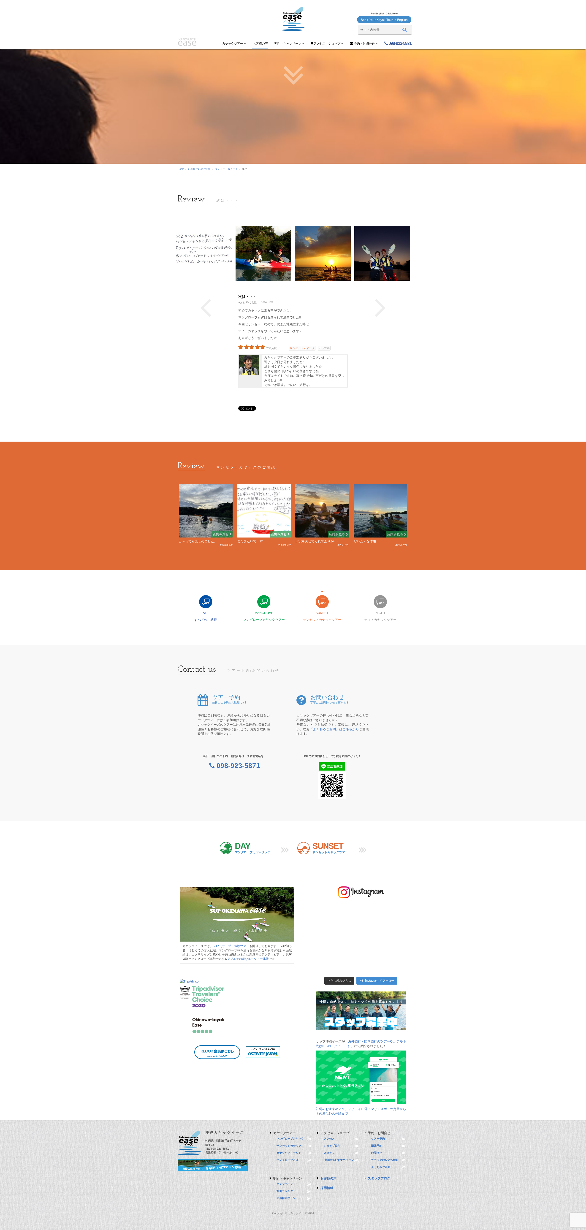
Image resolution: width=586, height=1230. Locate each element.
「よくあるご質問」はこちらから (334, 729)
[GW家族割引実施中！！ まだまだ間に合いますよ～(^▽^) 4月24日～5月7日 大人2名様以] (326, 911)
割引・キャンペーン (288, 43)
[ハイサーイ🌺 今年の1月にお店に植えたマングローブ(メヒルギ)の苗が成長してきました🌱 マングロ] (349, 911)
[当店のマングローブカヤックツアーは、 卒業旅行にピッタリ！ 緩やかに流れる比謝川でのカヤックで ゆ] (395, 925)
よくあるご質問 (380, 1167)
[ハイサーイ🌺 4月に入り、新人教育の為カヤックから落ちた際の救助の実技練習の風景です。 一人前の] (395, 911)
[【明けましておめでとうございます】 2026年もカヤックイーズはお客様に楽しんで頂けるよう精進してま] (372, 953)
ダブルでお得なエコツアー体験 (248, 959)
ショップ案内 (332, 1145)
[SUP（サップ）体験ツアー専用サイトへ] (237, 914)
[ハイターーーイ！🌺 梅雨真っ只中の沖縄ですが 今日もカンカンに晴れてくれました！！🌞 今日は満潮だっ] (372, 967)
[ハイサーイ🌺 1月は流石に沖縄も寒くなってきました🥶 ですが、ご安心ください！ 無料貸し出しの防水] (349, 953)
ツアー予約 (378, 1138)
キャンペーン (285, 1184)
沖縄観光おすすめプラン (339, 1160)
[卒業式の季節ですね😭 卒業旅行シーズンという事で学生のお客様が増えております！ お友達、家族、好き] (372, 925)
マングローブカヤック (290, 1138)
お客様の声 (260, 43)
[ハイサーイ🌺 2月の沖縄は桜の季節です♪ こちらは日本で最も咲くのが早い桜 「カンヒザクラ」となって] (372, 939)
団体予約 (376, 1145)
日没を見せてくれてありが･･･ (317, 541)
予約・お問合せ (364, 43)
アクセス (329, 1138)
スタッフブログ (379, 1178)
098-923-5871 (399, 43)
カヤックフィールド (289, 1152)
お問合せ (376, 1152)
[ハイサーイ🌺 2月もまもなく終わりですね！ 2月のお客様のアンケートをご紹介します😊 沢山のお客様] (349, 939)
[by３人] (205, 307)
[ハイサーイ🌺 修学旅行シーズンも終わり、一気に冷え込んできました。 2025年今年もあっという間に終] (395, 953)
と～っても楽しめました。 (198, 541)
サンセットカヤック (226, 169)
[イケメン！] (380, 307)
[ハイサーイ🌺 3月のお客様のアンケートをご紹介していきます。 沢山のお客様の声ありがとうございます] (326, 925)
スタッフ (329, 1152)
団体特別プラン (286, 1198)
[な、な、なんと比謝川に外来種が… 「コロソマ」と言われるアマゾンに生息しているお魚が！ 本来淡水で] (395, 939)
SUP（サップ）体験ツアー (231, 946)
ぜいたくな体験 (365, 541)
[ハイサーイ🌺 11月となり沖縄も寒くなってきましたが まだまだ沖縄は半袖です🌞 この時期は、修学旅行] (349, 967)
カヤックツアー (233, 43)
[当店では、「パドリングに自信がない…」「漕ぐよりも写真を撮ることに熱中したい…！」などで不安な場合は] (326, 939)
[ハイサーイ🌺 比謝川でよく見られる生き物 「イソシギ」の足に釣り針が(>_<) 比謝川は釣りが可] (372, 911)
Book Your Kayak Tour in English (384, 20)
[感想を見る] (206, 510)
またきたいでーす (250, 541)
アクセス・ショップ (327, 43)
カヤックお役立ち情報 (385, 1160)
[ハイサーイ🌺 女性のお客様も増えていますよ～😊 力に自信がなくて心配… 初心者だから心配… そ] (349, 925)
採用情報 (326, 1188)
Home (181, 169)
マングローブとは (287, 1160)
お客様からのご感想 (199, 169)
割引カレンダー (286, 1191)
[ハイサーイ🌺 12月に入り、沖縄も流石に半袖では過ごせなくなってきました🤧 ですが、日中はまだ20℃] (326, 967)
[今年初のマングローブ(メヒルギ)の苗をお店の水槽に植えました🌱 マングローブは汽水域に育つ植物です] (326, 953)
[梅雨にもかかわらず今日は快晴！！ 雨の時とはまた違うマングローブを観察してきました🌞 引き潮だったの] (395, 967)
